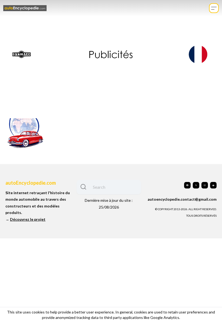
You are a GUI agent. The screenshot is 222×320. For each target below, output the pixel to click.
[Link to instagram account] (204, 185)
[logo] (25, 8)
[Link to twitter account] (196, 185)
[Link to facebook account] (187, 185)
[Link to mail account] (213, 185)
